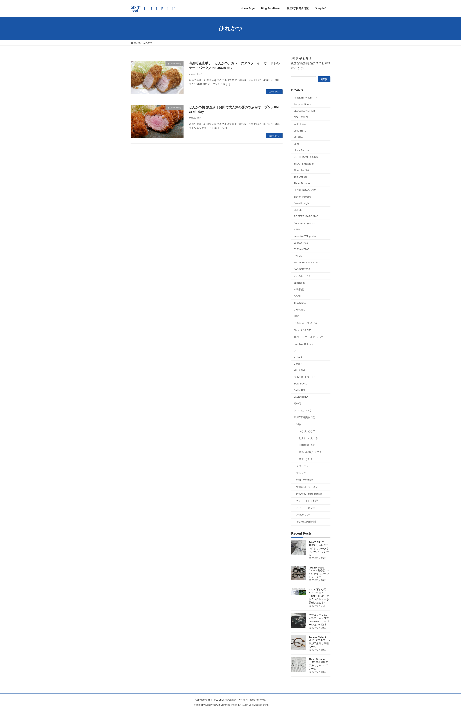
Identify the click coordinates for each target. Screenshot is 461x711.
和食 (298, 424)
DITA (296, 350)
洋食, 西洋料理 (304, 479)
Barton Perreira (302, 196)
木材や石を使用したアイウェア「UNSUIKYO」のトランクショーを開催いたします (319, 596)
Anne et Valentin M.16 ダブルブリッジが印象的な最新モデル (319, 642)
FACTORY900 (302, 269)
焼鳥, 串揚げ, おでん (310, 452)
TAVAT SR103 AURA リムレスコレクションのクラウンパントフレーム (319, 548)
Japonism (299, 282)
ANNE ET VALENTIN (305, 97)
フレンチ (301, 472)
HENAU (298, 229)
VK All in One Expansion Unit (254, 705)
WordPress (210, 705)
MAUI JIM (299, 370)
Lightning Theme (229, 705)
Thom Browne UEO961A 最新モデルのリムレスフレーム (319, 664)
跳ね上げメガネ (302, 330)
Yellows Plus (301, 242)
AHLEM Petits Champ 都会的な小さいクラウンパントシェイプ (319, 572)
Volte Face (300, 123)
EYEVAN (298, 255)
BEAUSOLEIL (301, 117)
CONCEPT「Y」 (303, 275)
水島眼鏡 (299, 289)
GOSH (297, 296)
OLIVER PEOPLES (304, 376)
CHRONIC (299, 309)
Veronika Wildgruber (305, 236)
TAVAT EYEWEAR (304, 163)
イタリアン (302, 466)
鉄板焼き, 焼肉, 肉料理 (309, 493)
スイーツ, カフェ (305, 507)
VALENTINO (301, 396)
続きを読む (274, 92)
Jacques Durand (303, 104)
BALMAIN (299, 390)
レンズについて (302, 410)
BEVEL (298, 209)
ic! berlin (298, 357)
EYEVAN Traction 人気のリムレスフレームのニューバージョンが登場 (319, 620)
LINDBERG (300, 130)
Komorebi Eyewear (304, 222)
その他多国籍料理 (306, 521)
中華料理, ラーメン (307, 486)
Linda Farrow (301, 150)
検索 (324, 78)
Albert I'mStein (302, 170)
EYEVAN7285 (301, 249)
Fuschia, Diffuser (303, 343)
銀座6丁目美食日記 (304, 417)
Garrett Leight (302, 203)
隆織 (296, 316)
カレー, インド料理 (307, 500)
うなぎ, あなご (307, 431)
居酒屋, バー (303, 514)
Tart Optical (300, 176)
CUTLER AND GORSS (306, 157)
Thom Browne (302, 183)
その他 (297, 403)
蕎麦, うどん (306, 459)
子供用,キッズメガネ (305, 322)
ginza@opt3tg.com (303, 63)
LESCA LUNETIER (304, 110)
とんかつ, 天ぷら (308, 438)
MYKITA (298, 137)
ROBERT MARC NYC (306, 216)
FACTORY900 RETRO (306, 262)
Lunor (297, 143)
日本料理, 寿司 (307, 445)
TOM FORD (300, 383)
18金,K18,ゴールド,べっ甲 (308, 337)
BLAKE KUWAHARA (305, 190)
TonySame (300, 302)
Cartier (297, 363)
